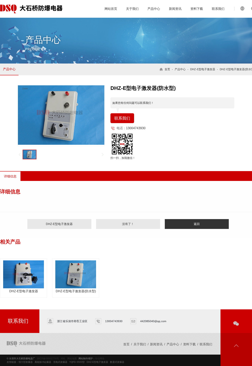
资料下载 (196, 8)
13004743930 (135, 128)
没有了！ (128, 224)
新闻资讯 (175, 8)
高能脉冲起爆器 (43, 362)
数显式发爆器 (117, 362)
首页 (167, 69)
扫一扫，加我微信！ (122, 157)
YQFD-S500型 (77, 362)
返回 (197, 224)
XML (63, 358)
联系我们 (218, 8)
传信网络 (100, 358)
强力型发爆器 (26, 362)
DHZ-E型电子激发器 (202, 69)
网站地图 (72, 358)
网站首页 (111, 8)
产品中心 (153, 8)
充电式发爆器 (60, 362)
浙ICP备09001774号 (48, 358)
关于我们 (132, 8)
